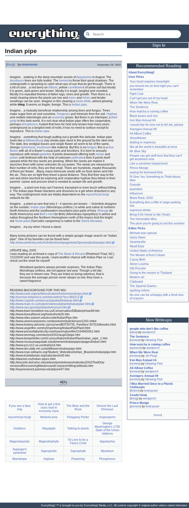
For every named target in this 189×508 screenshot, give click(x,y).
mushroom (44, 147)
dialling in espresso (143, 142)
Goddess (20, 428)
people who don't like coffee (149, 328)
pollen (14, 157)
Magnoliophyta (49, 441)
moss (72, 97)
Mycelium (107, 451)
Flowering (78, 459)
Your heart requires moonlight (149, 81)
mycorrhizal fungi (97, 194)
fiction (135, 390)
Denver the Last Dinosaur (107, 407)
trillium (52, 87)
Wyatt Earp (137, 246)
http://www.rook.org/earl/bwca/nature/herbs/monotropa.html (49, 293)
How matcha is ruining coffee (149, 111)
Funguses (63, 114)
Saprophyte (78, 451)
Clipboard (136, 281)
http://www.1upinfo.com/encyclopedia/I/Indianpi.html (44, 300)
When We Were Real (144, 102)
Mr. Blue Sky (138, 151)
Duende (135, 184)
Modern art (137, 277)
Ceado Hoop (138, 395)
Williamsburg (34, 140)
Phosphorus (107, 459)
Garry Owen (138, 237)
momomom (30, 64)
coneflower (75, 87)
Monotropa (19, 459)
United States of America (146, 250)
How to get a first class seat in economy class (49, 407)
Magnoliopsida (20, 441)
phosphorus (30, 124)
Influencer (136, 193)
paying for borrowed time (146, 172)
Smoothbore (138, 138)
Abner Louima (139, 264)
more (158, 414)
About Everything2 (141, 72)
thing (10, 64)
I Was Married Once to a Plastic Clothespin (152, 385)
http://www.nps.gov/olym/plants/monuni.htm (38, 307)
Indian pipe (79, 104)
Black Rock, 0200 (141, 198)
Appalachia (84, 77)
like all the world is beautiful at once (153, 147)
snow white (83, 101)
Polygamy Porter (78, 417)
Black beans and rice (144, 116)
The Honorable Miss (143, 219)
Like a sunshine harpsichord (149, 163)
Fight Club (136, 94)
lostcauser (151, 390)
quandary (136, 189)
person (135, 406)
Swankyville (138, 242)
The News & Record (71, 254)
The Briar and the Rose (78, 407)
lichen (86, 97)
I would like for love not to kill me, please (156, 124)
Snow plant (22, 221)
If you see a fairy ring (20, 407)
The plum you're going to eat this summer (157, 223)
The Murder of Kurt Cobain (147, 255)
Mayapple (49, 428)
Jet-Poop (151, 355)
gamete (44, 154)
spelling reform (140, 290)
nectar (100, 154)
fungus (91, 147)
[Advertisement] (94, 12)
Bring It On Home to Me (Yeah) (150, 214)
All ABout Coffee (140, 133)
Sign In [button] (158, 45)
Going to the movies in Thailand (151, 273)
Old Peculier (138, 268)
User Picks (136, 77)
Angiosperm (107, 417)
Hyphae (112, 114)
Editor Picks (136, 228)
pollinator (77, 157)
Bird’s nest (47, 214)
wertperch (149, 332)
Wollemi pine (49, 417)
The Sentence (139, 107)
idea (134, 332)
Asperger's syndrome (20, 451)
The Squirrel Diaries (143, 286)
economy (58, 117)
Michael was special (143, 233)
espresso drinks (140, 210)
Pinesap (103, 210)
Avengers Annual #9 (143, 129)
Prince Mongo (139, 168)
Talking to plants (78, 428)
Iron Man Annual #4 (143, 120)
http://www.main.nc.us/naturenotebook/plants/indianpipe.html (50, 304)
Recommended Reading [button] (158, 66)
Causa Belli (137, 259)
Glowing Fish (154, 340)
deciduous (17, 80)
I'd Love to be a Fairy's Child (78, 441)
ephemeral (28, 147)
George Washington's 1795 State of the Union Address (107, 428)
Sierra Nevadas (91, 221)
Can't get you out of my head (149, 98)
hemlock (64, 80)
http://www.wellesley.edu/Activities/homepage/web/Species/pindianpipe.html (60, 242)
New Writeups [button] (159, 320)
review (135, 340)
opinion (136, 348)
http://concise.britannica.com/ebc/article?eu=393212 (44, 297)
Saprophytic (49, 451)
